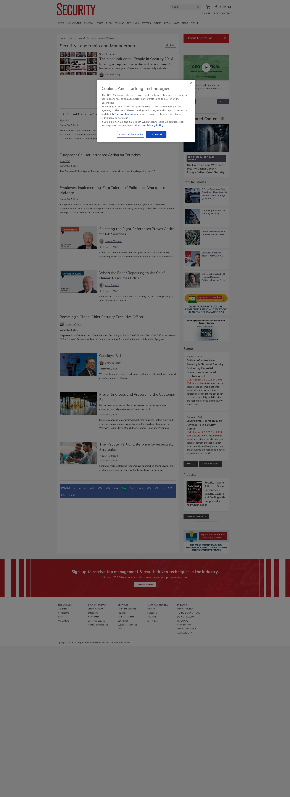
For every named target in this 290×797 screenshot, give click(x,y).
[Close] (191, 83)
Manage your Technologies (131, 134)
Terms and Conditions (124, 114)
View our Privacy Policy (149, 125)
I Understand (156, 134)
